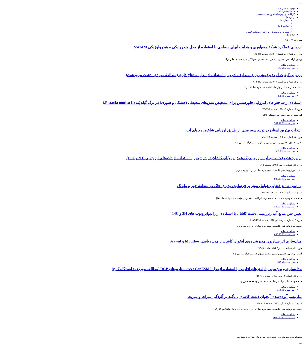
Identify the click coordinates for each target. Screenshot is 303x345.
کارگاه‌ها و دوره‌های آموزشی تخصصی (276, 14)
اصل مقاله (285, 68)
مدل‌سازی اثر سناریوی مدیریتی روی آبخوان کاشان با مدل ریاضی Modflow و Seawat (236, 241)
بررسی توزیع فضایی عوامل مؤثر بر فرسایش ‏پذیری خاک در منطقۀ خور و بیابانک (239, 186)
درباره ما (290, 17)
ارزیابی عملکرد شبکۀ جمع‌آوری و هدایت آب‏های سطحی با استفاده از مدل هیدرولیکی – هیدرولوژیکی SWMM (218, 47)
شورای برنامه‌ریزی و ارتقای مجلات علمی (267, 31)
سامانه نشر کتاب (286, 11)
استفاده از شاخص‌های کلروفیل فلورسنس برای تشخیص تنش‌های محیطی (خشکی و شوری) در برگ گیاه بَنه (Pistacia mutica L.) (202, 102)
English (291, 34)
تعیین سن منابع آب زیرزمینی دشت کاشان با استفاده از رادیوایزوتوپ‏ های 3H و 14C (237, 213)
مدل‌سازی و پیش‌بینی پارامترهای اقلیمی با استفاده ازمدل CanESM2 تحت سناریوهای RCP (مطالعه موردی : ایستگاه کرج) (207, 269)
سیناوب (241, 337)
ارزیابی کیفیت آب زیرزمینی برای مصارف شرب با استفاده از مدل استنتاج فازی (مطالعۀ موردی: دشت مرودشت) (214, 75)
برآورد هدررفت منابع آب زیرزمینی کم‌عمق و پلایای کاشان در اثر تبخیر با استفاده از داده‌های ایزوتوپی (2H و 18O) (214, 158)
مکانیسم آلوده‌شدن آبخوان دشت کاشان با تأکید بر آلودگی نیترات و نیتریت (244, 297)
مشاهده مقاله (288, 65)
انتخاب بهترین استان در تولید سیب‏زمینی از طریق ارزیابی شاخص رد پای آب (244, 130)
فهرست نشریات (286, 8)
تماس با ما (283, 26)
